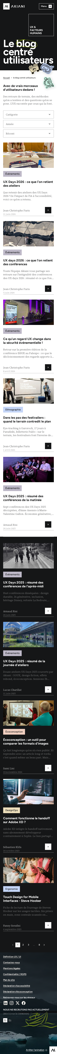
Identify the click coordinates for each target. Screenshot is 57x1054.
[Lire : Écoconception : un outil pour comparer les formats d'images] (28, 737)
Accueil (6, 78)
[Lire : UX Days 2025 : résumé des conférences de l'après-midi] (28, 579)
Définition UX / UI (12, 957)
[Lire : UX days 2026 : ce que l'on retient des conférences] (28, 257)
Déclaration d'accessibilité (16, 986)
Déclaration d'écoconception (18, 992)
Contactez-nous (11, 962)
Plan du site (9, 980)
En (10, 1020)
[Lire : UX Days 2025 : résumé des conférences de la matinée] (28, 493)
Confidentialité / (14, 974)
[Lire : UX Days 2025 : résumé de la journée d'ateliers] (28, 658)
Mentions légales (11, 968)
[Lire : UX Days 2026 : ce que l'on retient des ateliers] (28, 179)
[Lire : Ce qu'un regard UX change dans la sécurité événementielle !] (28, 336)
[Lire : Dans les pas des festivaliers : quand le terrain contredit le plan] (28, 415)
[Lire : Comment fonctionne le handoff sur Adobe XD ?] (28, 815)
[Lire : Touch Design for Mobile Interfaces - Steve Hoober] (28, 894)
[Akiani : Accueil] (14, 6)
